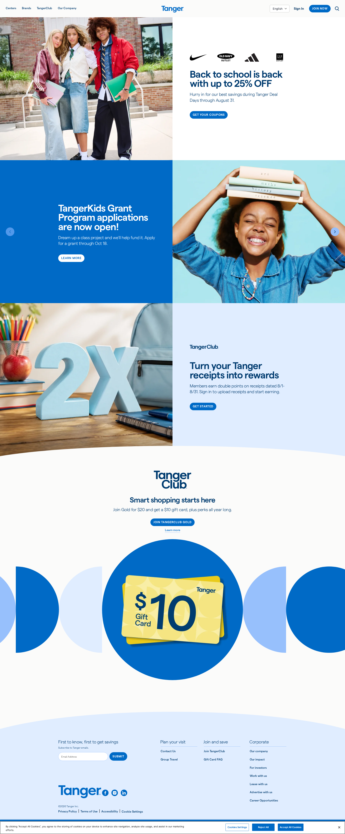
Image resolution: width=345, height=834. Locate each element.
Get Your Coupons (209, 114)
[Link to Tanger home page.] (79, 794)
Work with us (258, 775)
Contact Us (168, 751)
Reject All (263, 827)
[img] (172, 9)
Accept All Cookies (290, 827)
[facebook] (105, 793)
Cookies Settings (237, 827)
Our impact (257, 759)
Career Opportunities (264, 800)
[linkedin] (124, 793)
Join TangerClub (214, 751)
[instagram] (114, 793)
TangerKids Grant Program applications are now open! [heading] (103, 217)
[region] (172, 827)
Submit (118, 756)
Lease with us (258, 784)
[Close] (339, 827)
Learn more (172, 530)
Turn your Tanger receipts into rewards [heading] (234, 370)
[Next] (335, 231)
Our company (259, 751)
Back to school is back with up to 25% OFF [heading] (236, 79)
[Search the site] (337, 8)
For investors (258, 767)
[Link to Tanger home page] (172, 9)
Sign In (299, 8)
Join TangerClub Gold (172, 522)
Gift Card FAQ (213, 759)
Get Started (203, 406)
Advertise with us (261, 792)
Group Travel (169, 759)
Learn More (71, 258)
